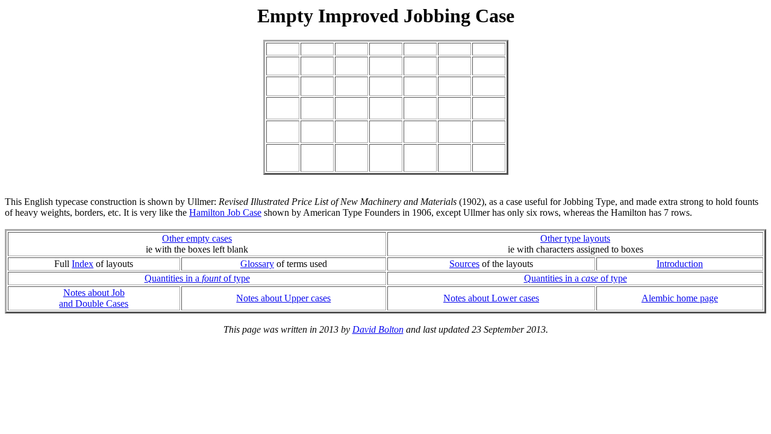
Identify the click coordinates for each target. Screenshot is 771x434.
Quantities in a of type (197, 278)
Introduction (680, 264)
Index (82, 264)
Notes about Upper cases (283, 298)
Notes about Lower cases (491, 298)
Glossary (257, 264)
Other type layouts (575, 238)
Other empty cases (197, 238)
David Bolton (378, 329)
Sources (464, 264)
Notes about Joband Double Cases (93, 298)
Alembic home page (679, 298)
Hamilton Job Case (225, 212)
